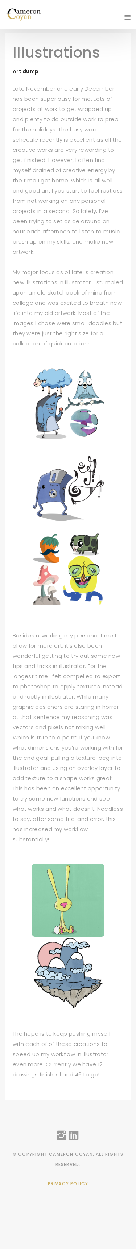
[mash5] (68, 972)
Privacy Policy (68, 1184)
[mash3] (68, 486)
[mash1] (68, 404)
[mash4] (68, 900)
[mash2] (68, 569)
